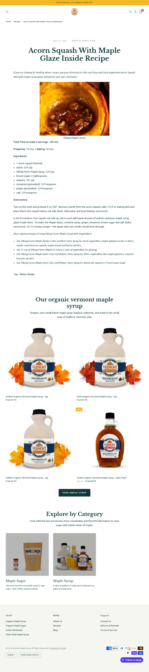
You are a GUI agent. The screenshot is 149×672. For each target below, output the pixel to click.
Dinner (23, 274)
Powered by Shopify (57, 648)
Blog (55, 630)
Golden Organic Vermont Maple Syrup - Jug (27, 477)
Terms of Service (108, 630)
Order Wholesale (14, 630)
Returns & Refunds (109, 625)
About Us (57, 621)
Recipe (31, 274)
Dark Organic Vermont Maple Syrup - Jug (97, 396)
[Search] (130, 11)
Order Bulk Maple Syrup (17, 634)
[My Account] (135, 11)
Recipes (17, 21)
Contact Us (105, 621)
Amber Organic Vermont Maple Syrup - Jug (27, 396)
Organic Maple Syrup (16, 621)
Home (8, 21)
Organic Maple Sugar (16, 625)
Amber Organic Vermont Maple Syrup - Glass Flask (101, 477)
